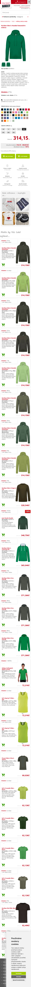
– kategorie (13, 17)
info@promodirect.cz (24, 7)
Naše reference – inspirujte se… (13, 194)
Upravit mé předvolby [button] (18, 980)
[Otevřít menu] (29, 2)
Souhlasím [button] (19, 973)
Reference (5, 977)
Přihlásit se (23, 2)
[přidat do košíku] (3, 265)
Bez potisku (9, 156)
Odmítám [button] (18, 976)
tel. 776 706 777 (24, 8)
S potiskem (23, 156)
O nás (4, 971)
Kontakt (5, 983)
